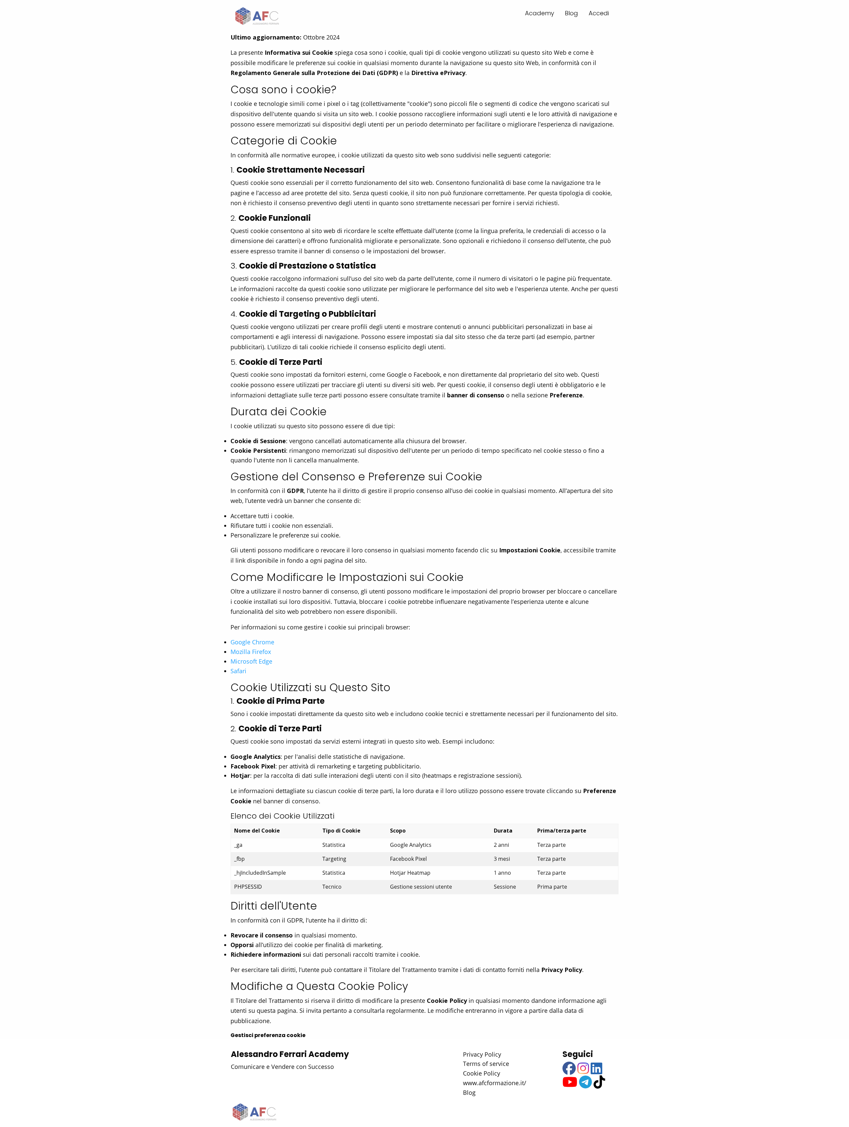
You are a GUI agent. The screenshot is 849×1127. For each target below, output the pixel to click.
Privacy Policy (482, 1054)
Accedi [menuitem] (599, 13)
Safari (238, 671)
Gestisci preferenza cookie (267, 1035)
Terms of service (486, 1064)
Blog (469, 1092)
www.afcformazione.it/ (494, 1083)
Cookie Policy (481, 1073)
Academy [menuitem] (539, 13)
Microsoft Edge (251, 661)
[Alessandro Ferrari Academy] (256, 16)
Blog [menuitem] (571, 13)
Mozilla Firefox (250, 652)
